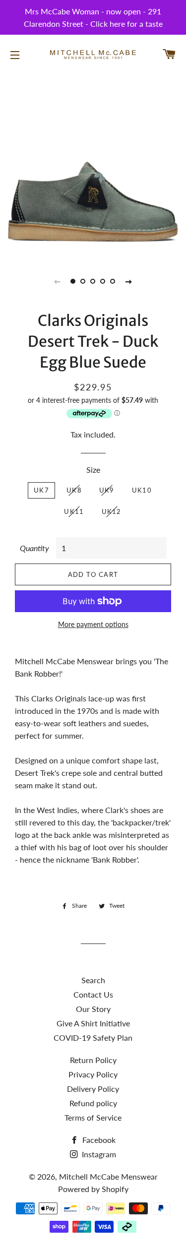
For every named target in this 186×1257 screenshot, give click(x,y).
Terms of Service (93, 1117)
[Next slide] (129, 281)
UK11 (74, 511)
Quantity (34, 548)
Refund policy (93, 1103)
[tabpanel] (93, 165)
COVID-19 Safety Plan (93, 1037)
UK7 (41, 490)
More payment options (93, 624)
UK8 (74, 490)
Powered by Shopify (93, 1189)
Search (93, 980)
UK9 (107, 490)
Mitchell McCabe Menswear (108, 1176)
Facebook (98, 1139)
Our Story (93, 1008)
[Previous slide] (57, 281)
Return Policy (93, 1060)
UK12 (112, 511)
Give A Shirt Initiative (93, 1023)
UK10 (142, 490)
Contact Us (93, 994)
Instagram (98, 1154)
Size (93, 469)
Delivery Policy (93, 1088)
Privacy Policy (93, 1074)
